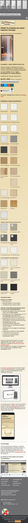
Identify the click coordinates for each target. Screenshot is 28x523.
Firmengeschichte (17, 479)
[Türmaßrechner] (8, 440)
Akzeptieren (18, 521)
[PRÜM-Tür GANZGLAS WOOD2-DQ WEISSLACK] (14, 4)
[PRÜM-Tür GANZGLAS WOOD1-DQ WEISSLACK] (2, 4)
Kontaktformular (19, 452)
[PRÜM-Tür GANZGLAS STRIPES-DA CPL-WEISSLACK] (25, 4)
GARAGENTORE (5, 485)
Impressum (15, 481)
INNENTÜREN (5, 479)
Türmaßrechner (14, 405)
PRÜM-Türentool (6, 368)
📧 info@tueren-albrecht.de (8, 499)
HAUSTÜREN (4, 481)
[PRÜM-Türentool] (10, 401)
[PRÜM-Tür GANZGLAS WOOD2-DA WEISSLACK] (8, 4)
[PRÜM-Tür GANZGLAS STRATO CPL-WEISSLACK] (19, 4)
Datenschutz (16, 485)
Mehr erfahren (11, 521)
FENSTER (3, 483)
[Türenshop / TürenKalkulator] (7, 25)
